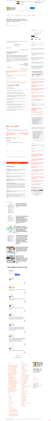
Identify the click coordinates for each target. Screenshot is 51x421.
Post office (22, 398)
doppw (9, 374)
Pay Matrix (22, 394)
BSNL (8, 367)
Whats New (8, 15)
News (12, 15)
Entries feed (35, 378)
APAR (17, 366)
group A (13, 376)
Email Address (22, 4)
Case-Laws (22, 372)
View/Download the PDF (12, 85)
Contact (10, 404)
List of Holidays (33, 15)
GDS (13, 375)
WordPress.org (35, 380)
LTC (21, 388)
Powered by (32, 37)
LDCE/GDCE (10, 380)
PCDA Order (13, 382)
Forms (12, 375)
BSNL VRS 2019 (23, 369)
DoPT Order (28, 15)
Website (7, 153)
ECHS (10, 374)
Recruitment (13, 388)
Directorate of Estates (24, 378)
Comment (7, 144)
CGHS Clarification (12, 368)
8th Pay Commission (35, 385)
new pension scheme (23, 390)
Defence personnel (23, 377)
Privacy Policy (10, 403)
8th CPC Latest (9, 201)
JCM (21, 384)
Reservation (22, 400)
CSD (24, 15)
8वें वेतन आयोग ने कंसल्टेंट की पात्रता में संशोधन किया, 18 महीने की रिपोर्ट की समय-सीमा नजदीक (21, 204)
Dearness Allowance (23, 374)
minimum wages (14, 380)
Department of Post (13, 373)
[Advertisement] (17, 33)
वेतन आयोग (22, 405)
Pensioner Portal (10, 384)
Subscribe (33, 36)
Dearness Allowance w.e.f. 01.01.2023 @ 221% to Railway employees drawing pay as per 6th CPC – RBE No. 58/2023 (11, 134)
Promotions (10, 386)
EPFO (12, 374)
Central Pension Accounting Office (13, 367)
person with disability (13, 385)
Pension (22, 395)
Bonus (22, 368)
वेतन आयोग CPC (16, 15)
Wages (22, 404)
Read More (17, 207)
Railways (22, 399)
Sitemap (38, 386)
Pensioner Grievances (14, 383)
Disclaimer (34, 386)
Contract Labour (11, 370)
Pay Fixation (10, 382)
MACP (22, 389)
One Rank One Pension (24, 393)
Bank (22, 367)
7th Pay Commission (11, 402)
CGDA (8, 368)
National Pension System (12, 381)
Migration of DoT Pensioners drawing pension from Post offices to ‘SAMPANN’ (23, 134)
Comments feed (36, 379)
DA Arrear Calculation (11, 408)
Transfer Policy (11, 407)
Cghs (22, 373)
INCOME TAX (23, 383)
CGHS (21, 15)
